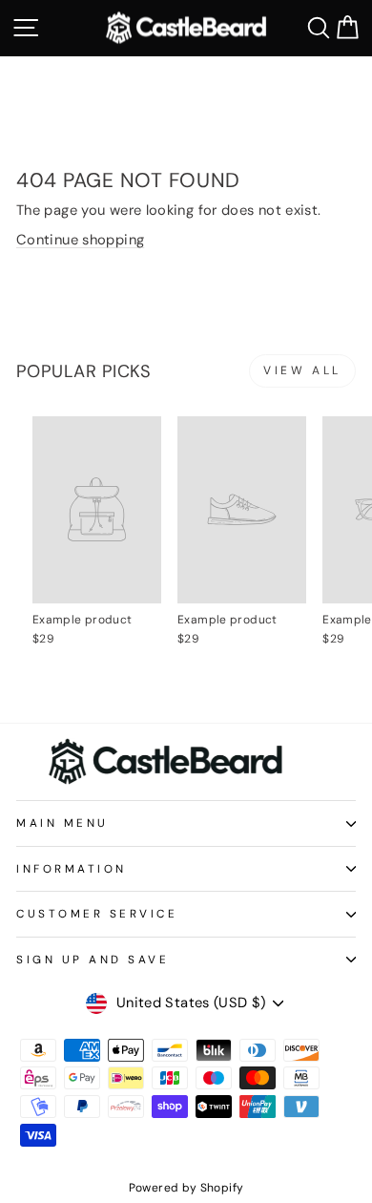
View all (302, 370)
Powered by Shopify (186, 1187)
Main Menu (62, 823)
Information (71, 868)
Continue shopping (80, 239)
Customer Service (97, 913)
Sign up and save (93, 959)
